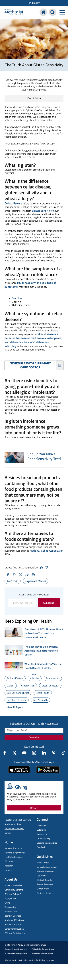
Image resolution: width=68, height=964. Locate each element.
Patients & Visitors (13, 848)
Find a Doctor (43, 862)
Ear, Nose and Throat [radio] (18, 693)
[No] (46, 568)
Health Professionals (14, 857)
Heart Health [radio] (43, 693)
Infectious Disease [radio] (16, 700)
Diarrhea (17, 298)
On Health (34, 3)
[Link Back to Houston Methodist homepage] (13, 12)
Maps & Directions (45, 871)
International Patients (14, 828)
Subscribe (48, 603)
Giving (7, 902)
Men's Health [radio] (40, 700)
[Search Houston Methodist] (52, 12)
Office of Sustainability (15, 933)
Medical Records (44, 880)
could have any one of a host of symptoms (30, 284)
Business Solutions (45, 893)
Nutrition (12, 581)
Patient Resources (45, 884)
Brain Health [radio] (52, 678)
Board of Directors (13, 915)
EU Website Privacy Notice (43, 949)
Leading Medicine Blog (47, 843)
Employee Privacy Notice (42, 953)
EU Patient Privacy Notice (16, 953)
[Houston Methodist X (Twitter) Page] (14, 753)
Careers (8, 833)
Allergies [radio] (34, 678)
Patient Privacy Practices (15, 949)
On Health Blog (43, 838)
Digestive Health (35, 581)
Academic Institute (13, 824)
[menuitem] (34, 3)
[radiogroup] (34, 692)
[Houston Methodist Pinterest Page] (53, 753)
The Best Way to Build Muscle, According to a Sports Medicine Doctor (41, 650)
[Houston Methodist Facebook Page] (5, 753)
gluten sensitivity (43, 210)
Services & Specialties (15, 852)
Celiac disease (13, 203)
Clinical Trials (43, 888)
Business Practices (13, 924)
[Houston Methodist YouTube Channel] (24, 753)
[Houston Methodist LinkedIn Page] (44, 753)
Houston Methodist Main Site (18, 820)
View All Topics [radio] (15, 707)
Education (9, 861)
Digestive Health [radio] (50, 685)
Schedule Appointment (47, 867)
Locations (9, 870)
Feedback (41, 847)
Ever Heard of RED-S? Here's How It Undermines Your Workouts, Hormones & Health (43, 633)
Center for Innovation (14, 929)
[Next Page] (34, 674)
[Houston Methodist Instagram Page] (34, 753)
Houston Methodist (13, 885)
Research (9, 865)
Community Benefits (14, 889)
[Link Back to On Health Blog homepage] (43, 12)
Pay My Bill (42, 875)
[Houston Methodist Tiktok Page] (63, 753)
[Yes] (41, 568)
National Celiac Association (46, 550)
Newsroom (42, 834)
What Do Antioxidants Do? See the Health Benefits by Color (42, 666)
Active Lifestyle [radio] (15, 678)
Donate (34, 808)
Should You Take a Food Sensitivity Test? (44, 456)
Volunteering (10, 907)
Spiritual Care (11, 911)
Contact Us (42, 825)
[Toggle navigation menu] (62, 12)
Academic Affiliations (14, 920)
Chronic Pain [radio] (28, 685)
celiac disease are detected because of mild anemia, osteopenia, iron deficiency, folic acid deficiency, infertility (33, 340)
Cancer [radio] (10, 685)
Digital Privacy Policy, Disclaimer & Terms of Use (25, 944)
